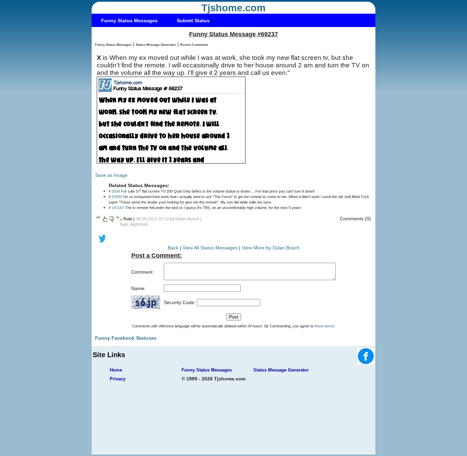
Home (116, 370)
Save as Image (111, 175)
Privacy (117, 378)
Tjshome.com (233, 7)
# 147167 (116, 208)
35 (117, 217)
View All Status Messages (210, 247)
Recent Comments (194, 45)
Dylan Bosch (187, 219)
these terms (324, 326)
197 (98, 217)
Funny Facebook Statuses (126, 338)
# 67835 (115, 197)
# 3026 (114, 191)
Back (173, 247)
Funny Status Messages (129, 20)
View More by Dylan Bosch (270, 247)
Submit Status (193, 20)
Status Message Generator (156, 45)
